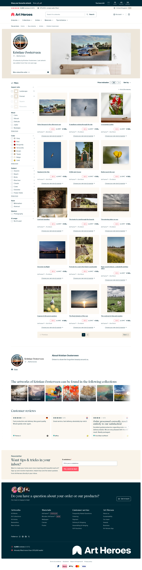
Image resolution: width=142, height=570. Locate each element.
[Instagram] (20, 537)
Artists (37, 20)
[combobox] (65, 14)
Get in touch (125, 499)
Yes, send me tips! (70, 469)
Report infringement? (76, 561)
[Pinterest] (23, 537)
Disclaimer (66, 561)
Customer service (80, 510)
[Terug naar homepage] (21, 14)
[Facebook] (26, 537)
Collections (26, 20)
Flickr (48, 72)
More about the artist (20, 72)
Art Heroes (108, 510)
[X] (29, 537)
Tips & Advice (61, 20)
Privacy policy (88, 561)
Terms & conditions (55, 561)
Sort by (126, 82)
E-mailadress (66, 459)
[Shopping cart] (129, 14)
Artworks (14, 20)
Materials (48, 20)
